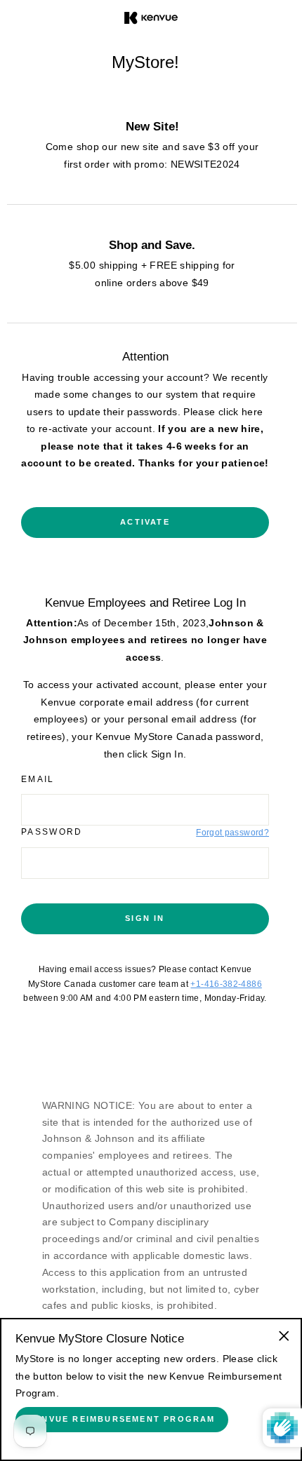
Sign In (144, 918)
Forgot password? (232, 832)
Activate (145, 522)
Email (38, 779)
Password (52, 832)
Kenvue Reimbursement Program (122, 1419)
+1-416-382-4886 (225, 984)
